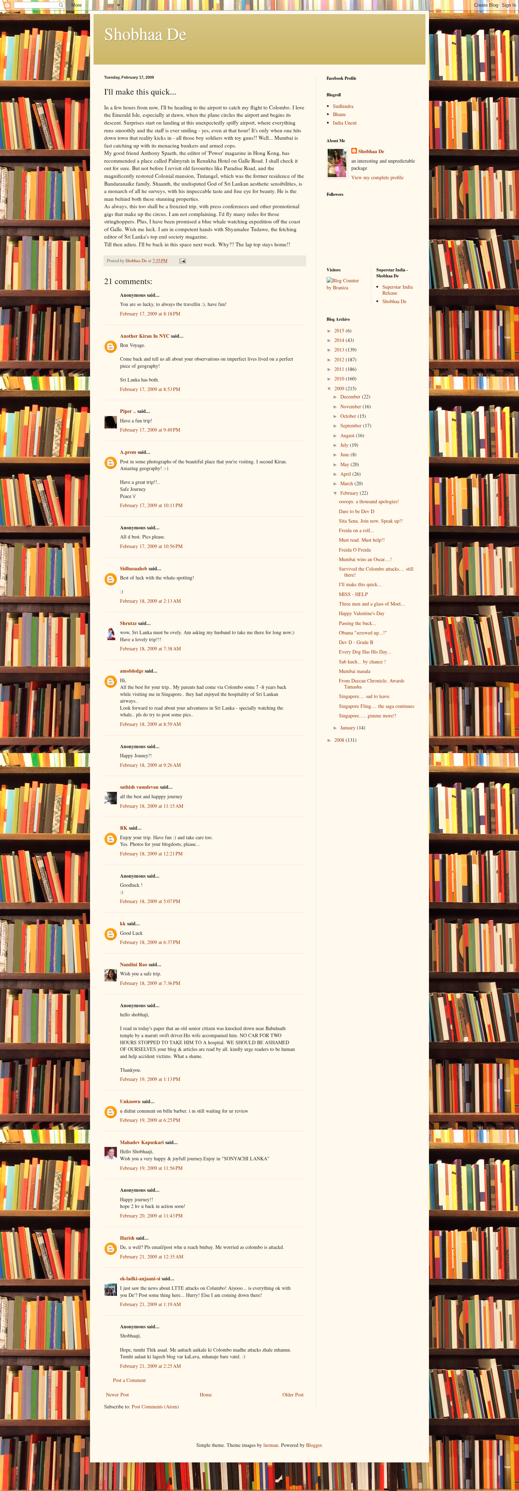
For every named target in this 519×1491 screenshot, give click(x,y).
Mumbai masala (354, 671)
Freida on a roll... (356, 530)
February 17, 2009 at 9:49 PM (150, 429)
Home (206, 1394)
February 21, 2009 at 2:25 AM (150, 1366)
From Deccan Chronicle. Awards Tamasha (371, 683)
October (349, 416)
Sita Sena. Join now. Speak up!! (371, 520)
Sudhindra (343, 106)
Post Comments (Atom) (155, 1406)
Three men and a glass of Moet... (372, 603)
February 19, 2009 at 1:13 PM (150, 1079)
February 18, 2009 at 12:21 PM (151, 853)
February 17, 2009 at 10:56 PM (151, 546)
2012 (340, 359)
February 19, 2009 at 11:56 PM (151, 1168)
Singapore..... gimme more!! (367, 715)
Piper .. (128, 411)
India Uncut (345, 122)
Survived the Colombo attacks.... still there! (376, 571)
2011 (340, 369)
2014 (340, 340)
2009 (340, 388)
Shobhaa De (145, 33)
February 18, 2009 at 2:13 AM (150, 600)
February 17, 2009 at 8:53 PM (150, 389)
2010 (340, 378)
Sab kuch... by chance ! (362, 661)
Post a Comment (129, 1380)
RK (123, 827)
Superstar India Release (397, 289)
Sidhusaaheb (133, 568)
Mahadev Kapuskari (142, 1142)
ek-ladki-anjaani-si (140, 1278)
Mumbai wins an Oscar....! (365, 559)
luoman (270, 1445)
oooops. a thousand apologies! (369, 501)
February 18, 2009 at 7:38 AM (150, 648)
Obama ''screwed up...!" (363, 632)
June (345, 454)
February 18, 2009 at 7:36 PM (150, 983)
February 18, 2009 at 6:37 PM (150, 942)
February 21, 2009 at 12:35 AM (151, 1256)
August (348, 435)
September (351, 425)
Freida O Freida (355, 549)
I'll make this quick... (360, 584)
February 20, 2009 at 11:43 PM (151, 1215)
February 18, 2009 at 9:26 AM (150, 765)
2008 (340, 740)
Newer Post (117, 1394)
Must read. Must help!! (362, 539)
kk (123, 923)
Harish (127, 1238)
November (351, 406)
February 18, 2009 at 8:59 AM (150, 724)
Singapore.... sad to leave (364, 696)
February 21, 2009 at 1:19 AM (150, 1304)
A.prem (128, 452)
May (345, 464)
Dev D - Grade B (356, 642)
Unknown (130, 1101)
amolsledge (131, 670)
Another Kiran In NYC (144, 335)
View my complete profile (377, 177)
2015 (340, 330)
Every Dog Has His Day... (365, 651)
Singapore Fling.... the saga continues (376, 706)
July (345, 444)
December (351, 396)
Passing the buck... (357, 623)
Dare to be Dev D (356, 511)
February (350, 492)
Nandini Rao (133, 964)
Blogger (314, 1445)
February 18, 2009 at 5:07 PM (150, 901)
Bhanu (339, 114)
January (348, 727)
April (346, 473)
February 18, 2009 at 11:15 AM (151, 805)
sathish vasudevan (139, 786)
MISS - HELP (353, 594)
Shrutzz (128, 623)
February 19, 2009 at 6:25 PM (150, 1120)
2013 (340, 349)
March (347, 483)
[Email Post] (182, 261)
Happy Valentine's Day (361, 613)
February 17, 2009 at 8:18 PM (150, 313)
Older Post (293, 1394)
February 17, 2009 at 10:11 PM (151, 505)
